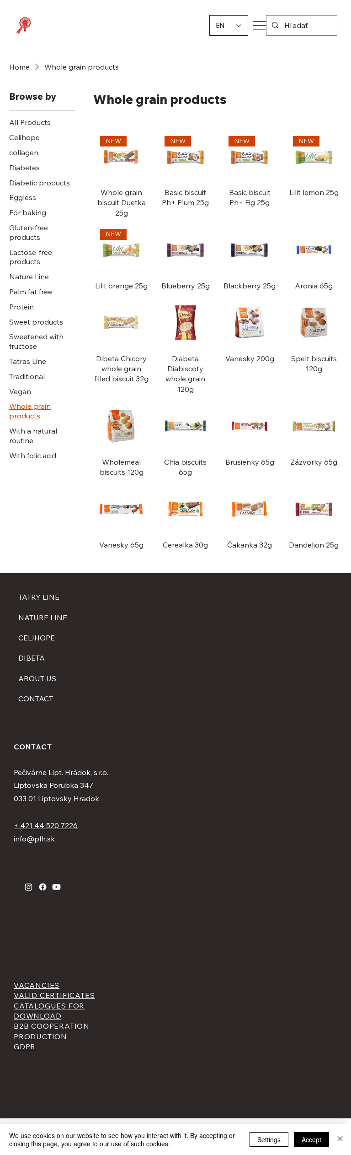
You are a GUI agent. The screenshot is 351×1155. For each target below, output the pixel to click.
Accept (311, 1139)
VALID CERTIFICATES (54, 995)
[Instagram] (28, 887)
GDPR (25, 1046)
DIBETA (31, 657)
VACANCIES (36, 985)
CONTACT (35, 698)
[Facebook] (43, 887)
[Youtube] (56, 887)
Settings (269, 1139)
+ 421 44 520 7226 (46, 825)
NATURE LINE (42, 617)
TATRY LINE (38, 597)
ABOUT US (37, 678)
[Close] (340, 1139)
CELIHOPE (36, 637)
